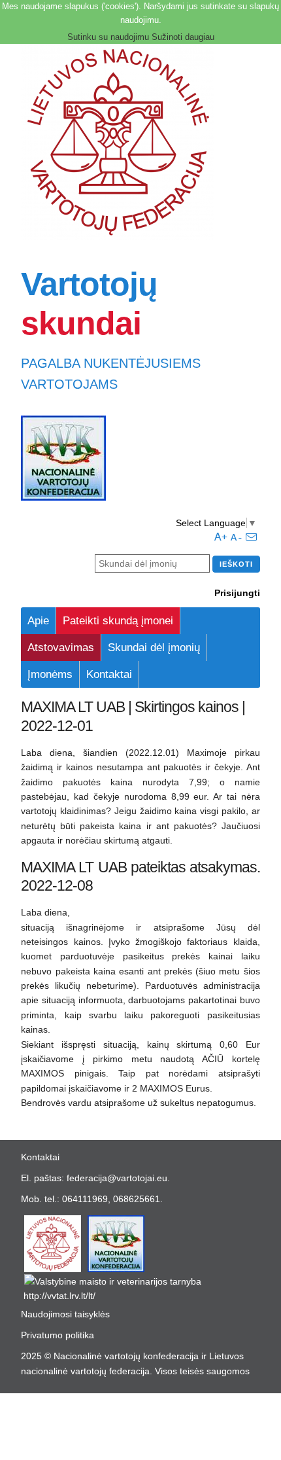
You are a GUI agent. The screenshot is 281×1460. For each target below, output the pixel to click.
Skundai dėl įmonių (154, 647)
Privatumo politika (57, 1335)
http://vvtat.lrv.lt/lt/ (59, 1296)
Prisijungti (237, 593)
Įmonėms (50, 674)
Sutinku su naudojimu (108, 37)
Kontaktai (109, 674)
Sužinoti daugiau (183, 37)
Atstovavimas (60, 647)
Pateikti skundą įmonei (118, 620)
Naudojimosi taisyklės (65, 1314)
